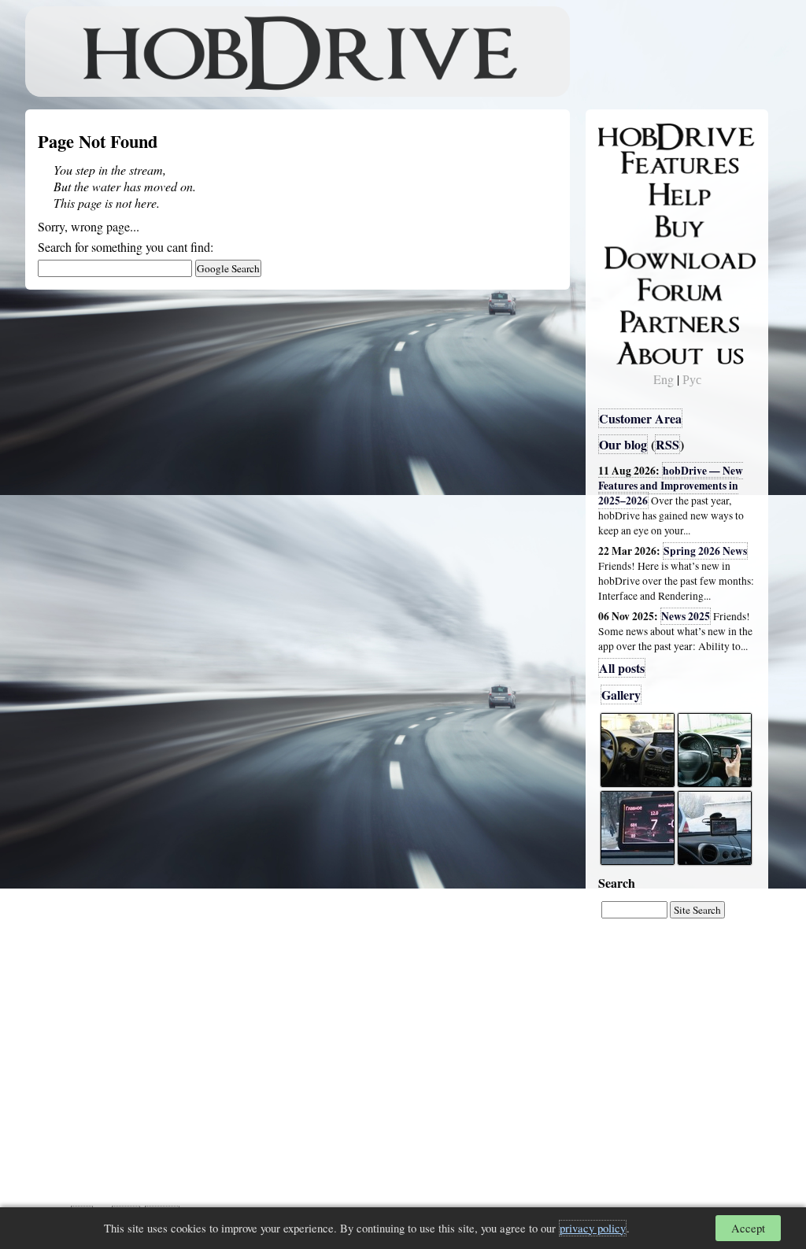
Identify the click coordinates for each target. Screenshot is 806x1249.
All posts (622, 668)
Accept (748, 1228)
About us (633, 350)
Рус (691, 379)
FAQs (624, 193)
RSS (667, 444)
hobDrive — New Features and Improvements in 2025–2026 (670, 485)
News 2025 (685, 616)
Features (632, 162)
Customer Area (640, 418)
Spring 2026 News (705, 551)
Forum (626, 287)
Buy (619, 225)
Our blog (623, 444)
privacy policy (593, 1228)
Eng (663, 379)
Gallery (621, 694)
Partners (631, 318)
